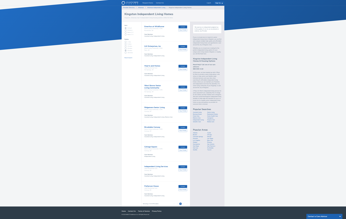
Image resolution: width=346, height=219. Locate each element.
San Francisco (211, 146)
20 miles (129, 48)
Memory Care (197, 118)
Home (124, 211)
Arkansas (141, 8)
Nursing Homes (197, 114)
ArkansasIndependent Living (156, 8)
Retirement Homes (212, 114)
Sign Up (218, 3)
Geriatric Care (197, 122)
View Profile (182, 30)
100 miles (130, 53)
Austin (209, 133)
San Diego (196, 146)
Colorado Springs (198, 136)
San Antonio (210, 144)
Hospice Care (211, 120)
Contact (183, 27)
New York (210, 140)
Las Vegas (210, 138)
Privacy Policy (156, 211)
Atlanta (195, 133)
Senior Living (211, 112)
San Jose (195, 148)
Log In (209, 3)
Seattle (195, 150)
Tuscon (209, 150)
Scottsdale (210, 148)
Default (129, 28)
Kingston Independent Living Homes (180, 8)
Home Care (196, 116)
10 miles (129, 46)
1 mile (129, 42)
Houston (195, 138)
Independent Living (198, 120)
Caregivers (210, 118)
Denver (209, 136)
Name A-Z (130, 32)
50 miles (129, 50)
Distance (129, 30)
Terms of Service (144, 211)
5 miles (129, 44)
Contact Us (132, 211)
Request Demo (148, 3)
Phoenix (209, 142)
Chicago (209, 135)
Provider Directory (129, 8)
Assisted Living (197, 112)
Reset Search (128, 58)
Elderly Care (210, 122)
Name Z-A (130, 34)
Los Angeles (196, 140)
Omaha (195, 142)
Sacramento (196, 144)
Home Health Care (212, 116)
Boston (195, 135)
